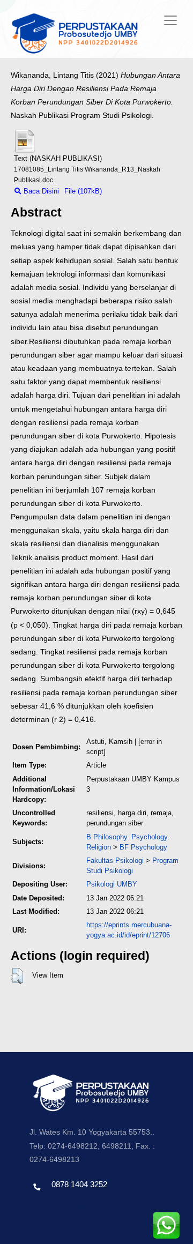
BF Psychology (143, 847)
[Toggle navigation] (170, 20)
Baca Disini (40, 191)
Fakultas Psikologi (115, 860)
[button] (17, 976)
